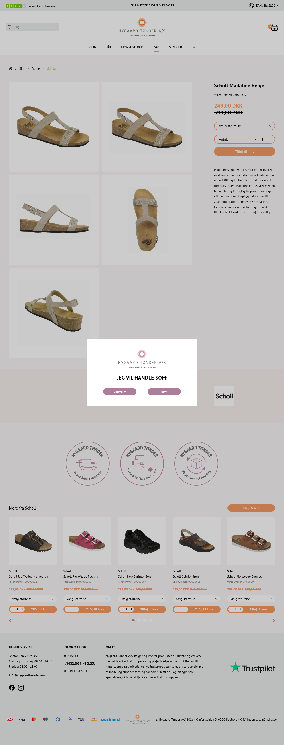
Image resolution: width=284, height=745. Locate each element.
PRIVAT (164, 392)
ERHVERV (120, 392)
